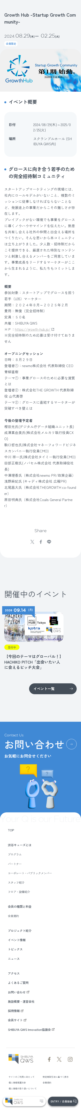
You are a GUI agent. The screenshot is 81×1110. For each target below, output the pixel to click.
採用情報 (14, 1010)
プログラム (15, 854)
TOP (11, 830)
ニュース (14, 958)
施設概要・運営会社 (21, 1001)
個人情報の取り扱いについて (23, 1088)
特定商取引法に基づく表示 (56, 1076)
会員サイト (15, 1020)
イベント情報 (17, 940)
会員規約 (13, 916)
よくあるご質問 (18, 982)
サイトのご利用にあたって (22, 1076)
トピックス (15, 949)
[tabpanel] (33, 638)
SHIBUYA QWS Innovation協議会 (29, 1029)
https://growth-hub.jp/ (33, 329)
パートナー (15, 864)
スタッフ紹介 (16, 882)
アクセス (14, 973)
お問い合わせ (17, 992)
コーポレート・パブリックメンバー (30, 873)
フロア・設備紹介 (19, 892)
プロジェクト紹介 (19, 930)
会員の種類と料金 (19, 906)
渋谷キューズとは (19, 845)
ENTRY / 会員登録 (61, 1101)
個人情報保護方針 (17, 1082)
